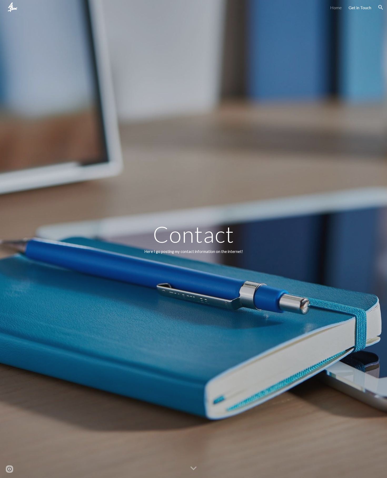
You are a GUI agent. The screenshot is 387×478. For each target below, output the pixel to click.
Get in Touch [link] (360, 7)
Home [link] (336, 7)
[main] (193, 239)
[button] (380, 7)
